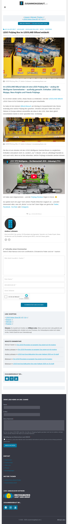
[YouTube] (16, 379)
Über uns (8, 465)
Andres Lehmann (10, 349)
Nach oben (62, 520)
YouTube (14, 207)
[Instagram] (11, 379)
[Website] (6, 239)
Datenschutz (9, 462)
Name (6, 404)
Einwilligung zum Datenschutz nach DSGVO (17, 437)
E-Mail (5, 411)
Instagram (24, 207)
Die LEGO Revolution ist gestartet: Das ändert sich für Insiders (36, 345)
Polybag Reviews (37, 197)
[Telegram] (7, 379)
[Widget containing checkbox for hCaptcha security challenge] (16, 296)
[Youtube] (9, 239)
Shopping (48, 29)
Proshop (40, 17)
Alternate (33, 17)
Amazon (27, 17)
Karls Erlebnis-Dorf (11, 483)
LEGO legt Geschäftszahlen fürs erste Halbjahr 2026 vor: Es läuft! (38, 354)
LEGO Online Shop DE (30, 19)
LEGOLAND (20, 29)
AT (40, 19)
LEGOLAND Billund (32, 29)
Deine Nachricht (9, 419)
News (42, 29)
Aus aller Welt (10, 29)
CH (43, 19)
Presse (7, 468)
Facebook (6, 207)
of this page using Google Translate (33, 23)
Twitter (56, 204)
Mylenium (8, 359)
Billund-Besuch (26, 106)
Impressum (8, 460)
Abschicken (10, 445)
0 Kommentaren (36, 35)
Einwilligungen (9, 470)
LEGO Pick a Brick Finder (13, 480)
